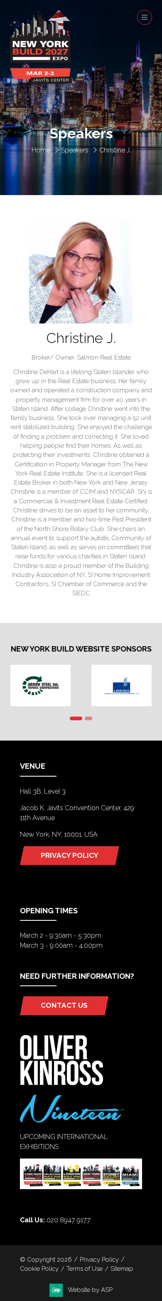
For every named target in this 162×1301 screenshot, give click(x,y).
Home (41, 150)
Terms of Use (84, 1268)
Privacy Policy (99, 1259)
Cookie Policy (39, 1268)
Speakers (74, 150)
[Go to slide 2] (88, 718)
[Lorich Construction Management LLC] (121, 685)
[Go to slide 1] (76, 718)
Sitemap (121, 1268)
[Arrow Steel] (40, 685)
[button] (144, 17)
